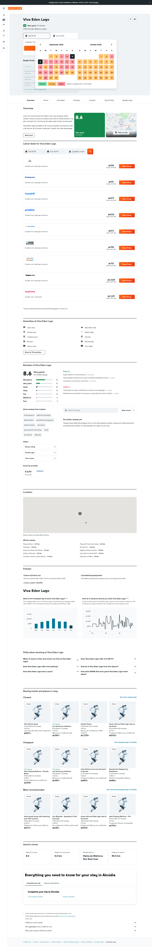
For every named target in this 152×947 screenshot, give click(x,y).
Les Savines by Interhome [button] (61, 726)
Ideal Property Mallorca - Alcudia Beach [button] (36, 772)
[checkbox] (34, 473)
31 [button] (112, 78)
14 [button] (46, 67)
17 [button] (61, 67)
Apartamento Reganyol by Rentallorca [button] (118, 770)
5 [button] (72, 56)
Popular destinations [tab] (51, 883)
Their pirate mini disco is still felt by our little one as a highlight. (87, 390)
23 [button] (56, 72)
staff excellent (29, 420)
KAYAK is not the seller (34, 922)
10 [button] (62, 62)
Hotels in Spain (56, 942)
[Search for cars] (4, 24)
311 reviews (40, 25)
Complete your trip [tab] (33, 883)
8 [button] (51, 62)
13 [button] (40, 67)
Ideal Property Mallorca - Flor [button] (120, 816)
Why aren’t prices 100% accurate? (38, 930)
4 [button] (67, 56)
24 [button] (62, 72)
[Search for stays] (4, 20)
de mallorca (28, 435)
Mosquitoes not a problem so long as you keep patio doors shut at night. (91, 393)
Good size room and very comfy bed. (79, 381)
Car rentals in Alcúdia (35, 897)
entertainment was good (44, 420)
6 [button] (40, 62)
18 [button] (67, 67)
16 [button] (56, 67)
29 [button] (51, 78)
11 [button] (67, 62)
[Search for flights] (4, 15)
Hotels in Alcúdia (68, 897)
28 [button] (46, 78)
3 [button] (61, 56)
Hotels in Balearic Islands (71, 942)
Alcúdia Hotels (99, 942)
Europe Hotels (44, 942)
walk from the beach (44, 415)
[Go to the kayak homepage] (15, 8)
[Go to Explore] (4, 31)
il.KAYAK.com (27, 942)
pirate (46, 430)
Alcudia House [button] (86, 724)
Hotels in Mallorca (86, 942)
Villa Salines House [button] (31, 724)
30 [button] (56, 78)
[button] (149, 2)
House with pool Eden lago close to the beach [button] (122, 725)
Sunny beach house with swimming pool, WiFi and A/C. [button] (37, 817)
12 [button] (72, 62)
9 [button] (56, 62)
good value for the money (33, 430)
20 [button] (40, 72)
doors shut (41, 425)
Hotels (36, 942)
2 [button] (56, 56)
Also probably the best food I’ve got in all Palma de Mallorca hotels (89, 378)
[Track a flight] (4, 35)
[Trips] (4, 42)
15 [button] (51, 67)
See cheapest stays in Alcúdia (126, 742)
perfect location (29, 425)
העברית (95, 2)
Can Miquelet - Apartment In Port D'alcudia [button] (64, 817)
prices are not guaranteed (67, 916)
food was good (29, 415)
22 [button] (51, 72)
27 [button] (40, 78)
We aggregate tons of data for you (38, 926)
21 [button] (46, 72)
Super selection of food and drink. (78, 375)
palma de (38, 435)
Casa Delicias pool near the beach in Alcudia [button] (93, 770)
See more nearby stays (128, 697)
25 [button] (67, 72)
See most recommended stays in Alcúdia (122, 790)
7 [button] (45, 62)
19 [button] (72, 67)
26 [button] (72, 72)
